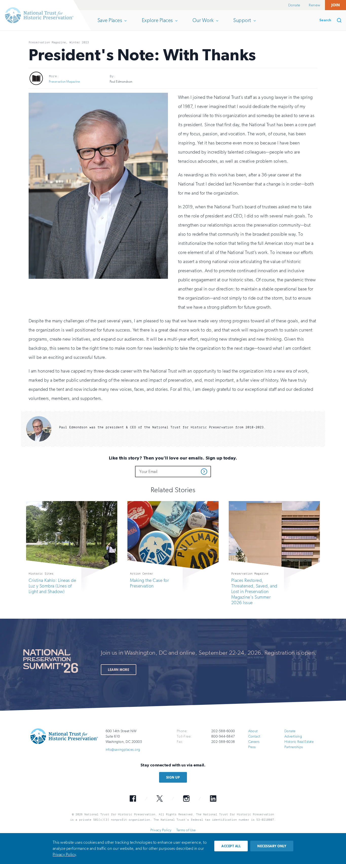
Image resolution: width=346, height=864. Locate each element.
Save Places (109, 23)
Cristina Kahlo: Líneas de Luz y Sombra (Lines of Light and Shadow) (52, 586)
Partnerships (293, 747)
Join (335, 5)
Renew (314, 5)
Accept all (231, 846)
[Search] (341, 20)
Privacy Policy (160, 830)
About (253, 731)
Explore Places (157, 23)
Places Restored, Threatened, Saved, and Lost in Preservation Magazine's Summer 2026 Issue (254, 591)
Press (252, 747)
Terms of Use (186, 830)
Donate (294, 5)
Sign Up (173, 777)
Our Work (203, 23)
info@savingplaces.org (123, 749)
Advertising (293, 736)
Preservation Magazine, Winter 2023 (59, 42)
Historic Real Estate (299, 742)
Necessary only (271, 846)
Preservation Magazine (64, 81)
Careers (254, 742)
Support (242, 23)
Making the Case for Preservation (149, 583)
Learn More (118, 670)
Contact (254, 736)
